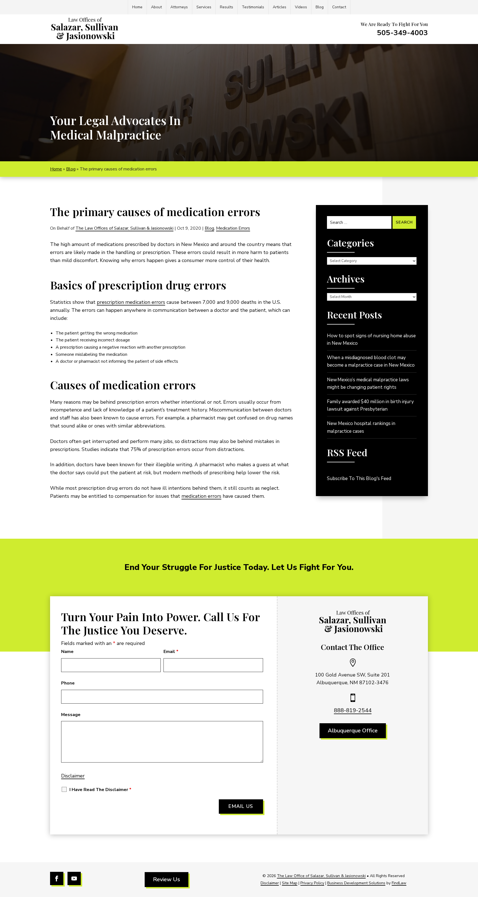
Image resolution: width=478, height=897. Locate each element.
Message (70, 715)
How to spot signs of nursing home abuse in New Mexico (371, 339)
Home (137, 7)
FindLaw (399, 883)
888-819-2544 (353, 710)
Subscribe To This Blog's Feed (359, 478)
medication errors (201, 496)
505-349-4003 (402, 33)
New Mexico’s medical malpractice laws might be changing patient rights (368, 383)
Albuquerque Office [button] (353, 730)
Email (170, 652)
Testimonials (253, 7)
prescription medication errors (131, 302)
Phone (68, 683)
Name (67, 652)
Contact (339, 7)
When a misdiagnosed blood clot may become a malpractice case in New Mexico (371, 361)
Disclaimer (73, 775)
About (156, 7)
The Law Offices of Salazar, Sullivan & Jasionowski (124, 228)
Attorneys (179, 7)
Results (226, 7)
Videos (301, 7)
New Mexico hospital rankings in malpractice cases (361, 427)
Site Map (289, 883)
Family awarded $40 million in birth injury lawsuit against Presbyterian (370, 405)
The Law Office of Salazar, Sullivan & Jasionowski (321, 875)
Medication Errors (233, 228)
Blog (320, 7)
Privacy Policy (312, 883)
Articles (279, 7)
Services (203, 7)
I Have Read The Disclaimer (100, 789)
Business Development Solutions (356, 883)
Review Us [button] (166, 879)
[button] (472, 856)
